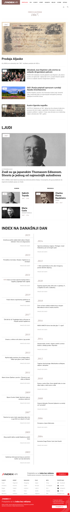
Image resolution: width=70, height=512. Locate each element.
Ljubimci (26, 488)
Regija (3, 488)
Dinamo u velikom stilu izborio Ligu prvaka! (17, 339)
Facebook (62, 483)
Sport (41, 2)
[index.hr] (11, 2)
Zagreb (3, 491)
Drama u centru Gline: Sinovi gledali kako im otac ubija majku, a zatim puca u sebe (51, 384)
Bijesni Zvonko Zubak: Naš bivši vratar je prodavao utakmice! (18, 398)
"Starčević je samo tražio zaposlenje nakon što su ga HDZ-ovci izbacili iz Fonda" (16, 418)
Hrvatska (4, 485)
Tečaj (47, 483)
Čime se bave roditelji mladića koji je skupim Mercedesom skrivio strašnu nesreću (50, 306)
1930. (27, 198)
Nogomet (15, 483)
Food (25, 491)
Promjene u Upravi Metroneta (45, 423)
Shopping (26, 483)
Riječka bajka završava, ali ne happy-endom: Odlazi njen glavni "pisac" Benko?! (17, 358)
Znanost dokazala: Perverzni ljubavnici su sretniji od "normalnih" (51, 404)
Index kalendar (35, 12)
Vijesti (35, 2)
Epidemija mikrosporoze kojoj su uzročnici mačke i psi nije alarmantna (18, 458)
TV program (49, 485)
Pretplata (25, 2)
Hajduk (14, 488)
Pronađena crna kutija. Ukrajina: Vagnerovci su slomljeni (16, 260)
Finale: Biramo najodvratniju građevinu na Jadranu (18, 300)
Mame (25, 493)
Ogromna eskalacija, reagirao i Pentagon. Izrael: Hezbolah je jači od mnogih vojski (51, 247)
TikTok (61, 491)
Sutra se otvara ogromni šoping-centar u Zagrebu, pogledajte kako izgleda (17, 280)
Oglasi (53, 2)
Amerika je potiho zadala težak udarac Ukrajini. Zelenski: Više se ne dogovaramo (16, 241)
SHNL (14, 491)
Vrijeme (48, 491)
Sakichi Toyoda (25, 194)
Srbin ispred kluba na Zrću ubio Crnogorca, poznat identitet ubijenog (50, 266)
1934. (27, 215)
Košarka (15, 493)
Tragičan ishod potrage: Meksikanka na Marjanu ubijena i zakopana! (51, 364)
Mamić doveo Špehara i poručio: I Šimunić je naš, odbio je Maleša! (16, 378)
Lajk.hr (36, 488)
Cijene (59, 2)
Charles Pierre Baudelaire (60, 195)
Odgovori (37, 493)
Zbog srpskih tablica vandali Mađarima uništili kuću (17, 438)
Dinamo (15, 485)
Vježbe (36, 491)
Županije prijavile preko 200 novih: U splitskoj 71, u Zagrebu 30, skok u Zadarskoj (51, 286)
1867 (6, 24)
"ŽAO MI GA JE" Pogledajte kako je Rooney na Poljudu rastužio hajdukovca (17, 320)
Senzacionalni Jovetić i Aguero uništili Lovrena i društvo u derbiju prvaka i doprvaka (51, 344)
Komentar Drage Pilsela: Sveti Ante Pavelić (49, 441)
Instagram (62, 488)
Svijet (3, 483)
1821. (57, 203)
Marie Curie (24, 209)
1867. (23, 198)
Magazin (26, 480)
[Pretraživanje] (67, 7)
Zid (31, 2)
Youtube (62, 485)
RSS (47, 493)
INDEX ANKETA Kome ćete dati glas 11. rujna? (50, 325)
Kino (47, 488)
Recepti (37, 485)
